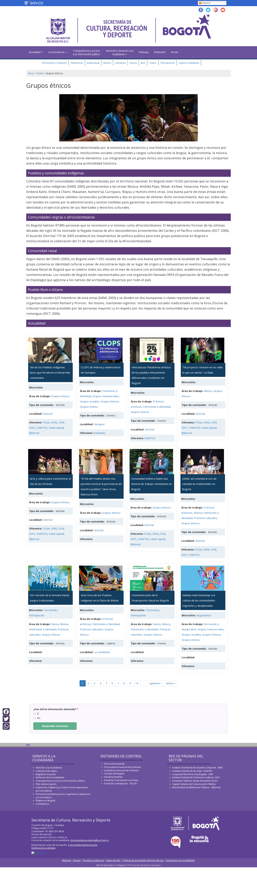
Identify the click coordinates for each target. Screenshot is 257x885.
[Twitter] (6, 718)
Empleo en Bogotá (45, 800)
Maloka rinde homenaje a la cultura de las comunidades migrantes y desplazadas (199, 600)
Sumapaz (99, 424)
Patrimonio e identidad (156, 406)
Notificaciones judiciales (43, 847)
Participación (167, 62)
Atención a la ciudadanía (49, 767)
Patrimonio (76, 62)
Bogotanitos (204, 615)
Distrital (47, 413)
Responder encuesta (55, 726)
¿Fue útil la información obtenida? (55, 709)
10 (136, 683)
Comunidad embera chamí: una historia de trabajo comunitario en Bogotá (151, 484)
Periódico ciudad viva (93, 860)
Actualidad (35, 52)
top (28, 744)
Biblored (34, 433)
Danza (133, 62)
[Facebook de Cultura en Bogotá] (200, 9)
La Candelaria (102, 652)
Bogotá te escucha (46, 774)
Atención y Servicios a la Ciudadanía (119, 52)
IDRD (54, 422)
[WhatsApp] (6, 725)
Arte (143, 62)
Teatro (153, 62)
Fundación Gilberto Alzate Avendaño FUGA (194, 780)
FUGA (46, 422)
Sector (174, 52)
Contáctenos (42, 803)
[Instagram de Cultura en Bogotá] (215, 9)
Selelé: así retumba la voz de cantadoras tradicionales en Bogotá (199, 484)
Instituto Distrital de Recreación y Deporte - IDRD (197, 767)
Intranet (77, 860)
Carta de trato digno (46, 770)
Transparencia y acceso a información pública (60, 780)
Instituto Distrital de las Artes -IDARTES (192, 770)
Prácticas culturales (205, 518)
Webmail (66, 860)
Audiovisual (93, 62)
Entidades (100, 433)
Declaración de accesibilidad (180, 860)
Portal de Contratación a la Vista (121, 780)
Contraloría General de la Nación (121, 770)
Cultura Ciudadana (189, 62)
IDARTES (42, 427)
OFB (61, 422)
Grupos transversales (105, 396)
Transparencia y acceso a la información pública (86, 52)
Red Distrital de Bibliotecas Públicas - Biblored (196, 787)
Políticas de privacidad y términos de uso (143, 860)
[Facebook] (6, 711)
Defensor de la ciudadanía (50, 777)
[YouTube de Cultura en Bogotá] (222, 9)
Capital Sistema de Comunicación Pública (194, 784)
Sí (38, 713)
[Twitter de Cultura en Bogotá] (208, 9)
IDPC (32, 427)
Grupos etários (89, 406)
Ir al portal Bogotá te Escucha (82, 845)
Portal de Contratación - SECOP (120, 783)
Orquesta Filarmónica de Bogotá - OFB (192, 774)
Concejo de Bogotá (114, 773)
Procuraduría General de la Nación (122, 767)
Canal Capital (56, 427)
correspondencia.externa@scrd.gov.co (89, 840)
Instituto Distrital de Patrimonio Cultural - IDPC (196, 777)
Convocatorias (56, 52)
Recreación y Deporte (54, 62)
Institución (160, 52)
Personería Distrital (114, 763)
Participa (144, 52)
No (38, 718)
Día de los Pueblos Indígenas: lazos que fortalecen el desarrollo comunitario (50, 372)
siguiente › (155, 683)
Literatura (120, 62)
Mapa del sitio (113, 860)
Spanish (206, 3)
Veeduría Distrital (113, 776)
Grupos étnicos (60, 396)
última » (170, 683)
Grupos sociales (89, 401)
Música (107, 62)
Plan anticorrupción (46, 784)
